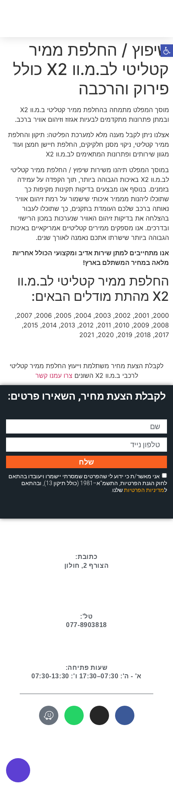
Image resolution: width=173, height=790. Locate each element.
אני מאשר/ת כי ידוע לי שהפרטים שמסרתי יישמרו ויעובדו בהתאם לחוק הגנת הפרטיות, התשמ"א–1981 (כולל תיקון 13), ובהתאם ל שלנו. (87, 483)
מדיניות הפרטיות (144, 489)
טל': (86, 616)
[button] (12, 18)
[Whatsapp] (74, 715)
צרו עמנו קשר (53, 375)
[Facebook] (124, 715)
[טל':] (86, 597)
